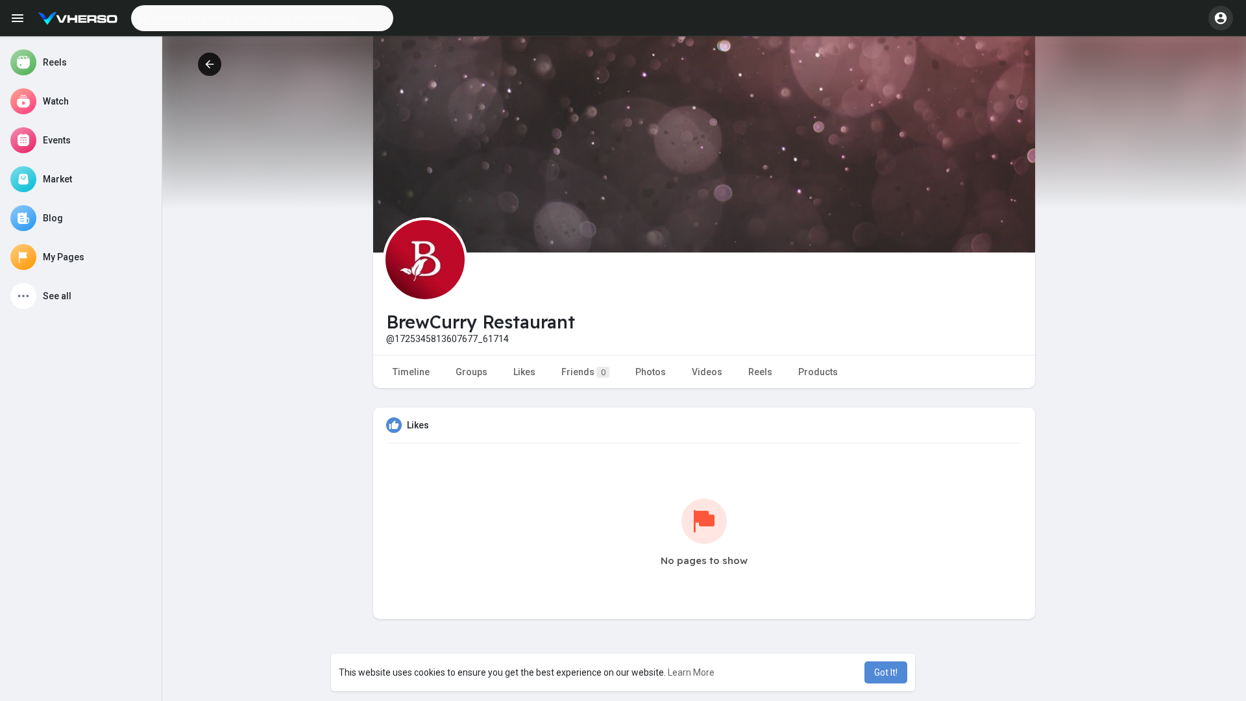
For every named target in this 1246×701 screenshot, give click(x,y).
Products (818, 372)
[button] (262, 18)
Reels (760, 372)
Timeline (411, 372)
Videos (707, 372)
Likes (524, 372)
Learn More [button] (691, 672)
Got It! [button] (886, 672)
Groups (471, 372)
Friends (583, 372)
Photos (650, 372)
